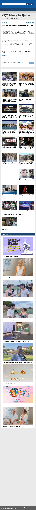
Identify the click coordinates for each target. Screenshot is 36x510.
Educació (12, 12)
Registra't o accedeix (19, 62)
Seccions (4, 9)
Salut (19, 130)
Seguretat (3, 98)
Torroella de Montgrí (14, 162)
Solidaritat (3, 114)
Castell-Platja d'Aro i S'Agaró (12, 98)
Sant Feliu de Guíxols (30, 22)
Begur (33, 178)
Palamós (15, 130)
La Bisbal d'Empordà (13, 114)
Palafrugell (15, 210)
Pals (33, 98)
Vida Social (20, 146)
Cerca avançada (4, 6)
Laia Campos (4, 22)
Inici (2, 12)
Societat (6, 12)
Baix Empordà (31, 162)
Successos (20, 98)
